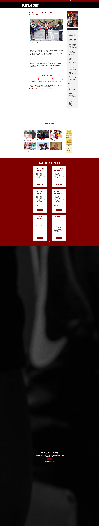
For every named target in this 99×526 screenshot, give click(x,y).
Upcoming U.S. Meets (71, 105)
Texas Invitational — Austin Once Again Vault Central (72, 66)
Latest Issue (60, 5)
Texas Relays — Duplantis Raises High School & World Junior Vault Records (72, 76)
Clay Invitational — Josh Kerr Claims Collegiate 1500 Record (72, 49)
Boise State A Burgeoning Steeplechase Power (71, 95)
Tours (73, 5)
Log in (53, 461)
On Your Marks (70, 101)
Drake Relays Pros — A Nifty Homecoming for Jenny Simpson (72, 39)
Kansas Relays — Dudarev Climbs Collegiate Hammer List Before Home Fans (73, 60)
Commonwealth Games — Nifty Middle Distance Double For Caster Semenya (72, 63)
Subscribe (40, 184)
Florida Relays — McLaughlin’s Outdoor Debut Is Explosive (72, 79)
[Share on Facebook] (36, 14)
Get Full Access (72, 12)
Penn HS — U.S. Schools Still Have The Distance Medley (72, 46)
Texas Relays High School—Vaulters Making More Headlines (72, 78)
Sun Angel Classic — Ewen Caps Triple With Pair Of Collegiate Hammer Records (73, 70)
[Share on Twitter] (37, 14)
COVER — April (70, 100)
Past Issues (67, 5)
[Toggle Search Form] (76, 5)
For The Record (70, 103)
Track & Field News (30, 5)
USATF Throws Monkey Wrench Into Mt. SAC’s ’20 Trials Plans (72, 96)
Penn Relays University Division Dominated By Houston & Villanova (72, 44)
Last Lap (69, 106)
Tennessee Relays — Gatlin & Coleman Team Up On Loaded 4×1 (72, 64)
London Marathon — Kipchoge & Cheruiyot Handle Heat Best (72, 51)
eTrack (53, 5)
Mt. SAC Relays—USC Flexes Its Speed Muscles (53, 88)
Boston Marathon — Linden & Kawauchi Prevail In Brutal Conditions (37, 88)
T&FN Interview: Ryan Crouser (72, 86)
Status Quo (70, 102)
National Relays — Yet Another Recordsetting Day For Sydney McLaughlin (72, 35)
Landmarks (70, 104)
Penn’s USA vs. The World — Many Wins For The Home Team (72, 42)
